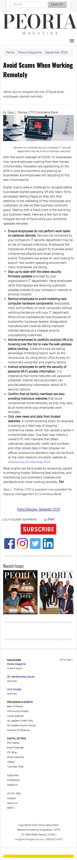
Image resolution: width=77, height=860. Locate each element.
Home (10, 52)
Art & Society (14, 689)
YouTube (12, 766)
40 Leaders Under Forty (20, 720)
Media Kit (12, 784)
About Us (12, 803)
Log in (6, 519)
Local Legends (15, 715)
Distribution (13, 780)
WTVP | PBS (14, 793)
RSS (21, 766)
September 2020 (56, 52)
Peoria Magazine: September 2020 (38, 509)
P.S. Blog (12, 752)
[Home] (40, 24)
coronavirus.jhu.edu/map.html (29, 462)
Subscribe (12, 775)
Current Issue (14, 668)
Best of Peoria (15, 706)
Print (51, 519)
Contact (11, 798)
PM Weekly (13, 742)
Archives (12, 681)
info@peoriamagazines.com (29, 839)
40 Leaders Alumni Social (21, 725)
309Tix (11, 807)
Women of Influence (18, 730)
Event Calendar (15, 747)
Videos (11, 761)
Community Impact (18, 711)
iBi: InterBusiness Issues (21, 676)
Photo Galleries (15, 757)
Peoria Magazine (29, 52)
